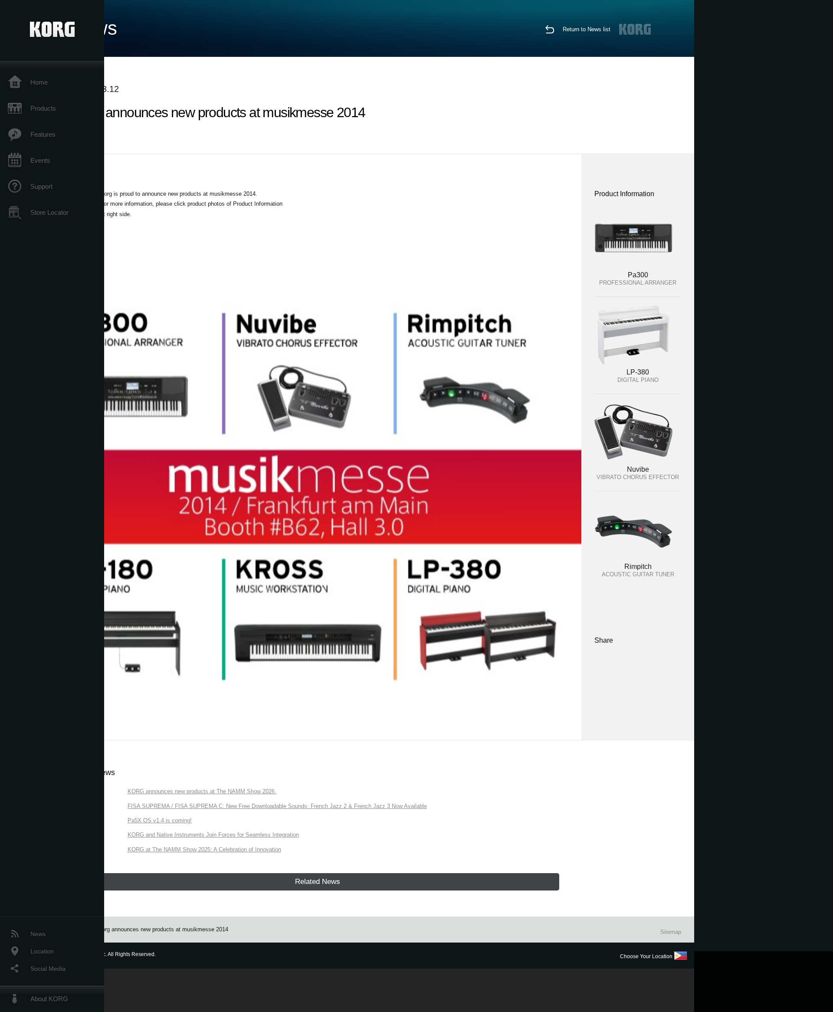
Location (42, 951)
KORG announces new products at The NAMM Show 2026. (202, 791)
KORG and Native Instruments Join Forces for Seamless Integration (213, 834)
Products (43, 108)
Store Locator (49, 212)
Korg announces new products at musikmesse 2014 (163, 929)
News (38, 933)
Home (39, 82)
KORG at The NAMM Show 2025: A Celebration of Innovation (204, 849)
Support (41, 186)
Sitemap (670, 932)
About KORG (49, 998)
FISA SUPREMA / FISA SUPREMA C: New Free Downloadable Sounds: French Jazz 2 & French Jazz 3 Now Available (277, 806)
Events (40, 160)
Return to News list (586, 29)
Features (43, 134)
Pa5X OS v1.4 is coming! (160, 820)
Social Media (48, 968)
